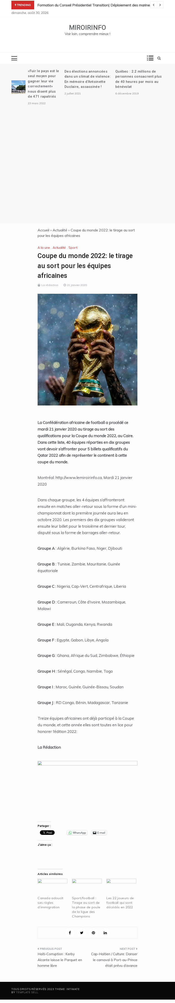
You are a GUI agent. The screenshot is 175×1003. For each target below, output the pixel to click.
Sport (73, 248)
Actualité (60, 230)
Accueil (43, 230)
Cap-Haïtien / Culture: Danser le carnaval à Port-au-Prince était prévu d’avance (114, 960)
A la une (44, 248)
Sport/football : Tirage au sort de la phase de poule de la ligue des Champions (86, 907)
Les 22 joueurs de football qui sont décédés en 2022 (120, 902)
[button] (87, 349)
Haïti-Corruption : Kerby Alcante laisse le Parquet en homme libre (60, 960)
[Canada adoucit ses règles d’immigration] (52, 887)
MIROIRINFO (87, 27)
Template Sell (27, 992)
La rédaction (49, 285)
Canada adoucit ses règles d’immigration (50, 902)
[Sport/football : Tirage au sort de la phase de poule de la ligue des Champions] (87, 887)
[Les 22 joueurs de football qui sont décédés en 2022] (121, 887)
